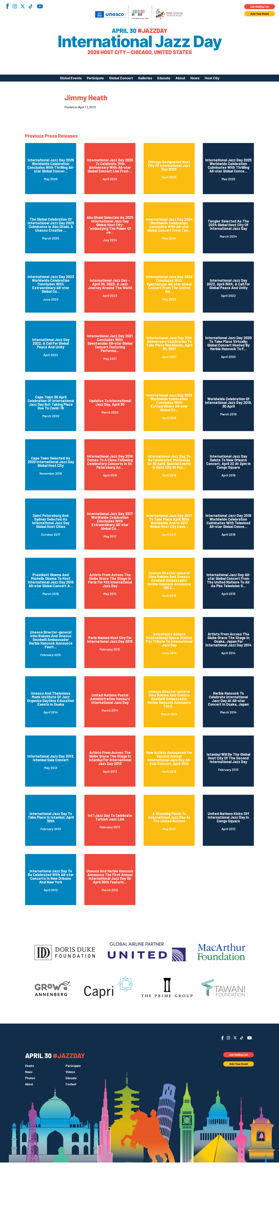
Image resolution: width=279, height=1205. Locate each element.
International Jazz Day (139, 41)
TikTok (30, 6)
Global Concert (121, 78)
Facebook (7, 6)
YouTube (40, 6)
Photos (30, 1078)
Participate (95, 78)
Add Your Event (259, 13)
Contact (71, 1084)
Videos (70, 1072)
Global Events (71, 78)
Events (29, 1066)
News (195, 78)
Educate (163, 78)
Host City (212, 78)
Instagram (14, 6)
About (180, 78)
